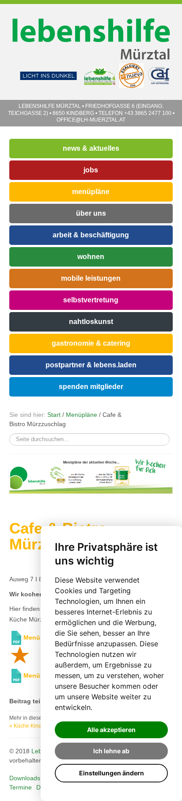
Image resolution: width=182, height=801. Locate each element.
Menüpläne (91, 191)
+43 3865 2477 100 (147, 113)
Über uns (91, 213)
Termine (20, 787)
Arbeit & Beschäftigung (91, 235)
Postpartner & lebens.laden (91, 365)
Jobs (90, 170)
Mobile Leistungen (91, 278)
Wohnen (90, 256)
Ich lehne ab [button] (111, 751)
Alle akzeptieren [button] (111, 729)
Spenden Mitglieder (91, 386)
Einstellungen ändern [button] (111, 773)
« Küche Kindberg (31, 726)
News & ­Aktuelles (91, 148)
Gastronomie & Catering (91, 343)
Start (54, 414)
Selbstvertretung (90, 300)
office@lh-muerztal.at (91, 120)
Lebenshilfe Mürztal (50, 106)
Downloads (24, 778)
